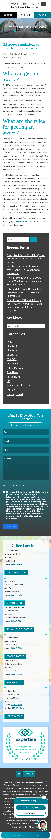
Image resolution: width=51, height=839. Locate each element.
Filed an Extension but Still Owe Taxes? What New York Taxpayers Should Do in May (24, 281)
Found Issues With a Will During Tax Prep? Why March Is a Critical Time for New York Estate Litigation (24, 305)
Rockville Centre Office (19, 629)
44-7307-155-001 (18, 708)
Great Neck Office (16, 572)
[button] (10, 15)
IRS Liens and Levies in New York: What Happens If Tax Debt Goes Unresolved (24, 270)
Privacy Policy (18, 485)
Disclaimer (7, 485)
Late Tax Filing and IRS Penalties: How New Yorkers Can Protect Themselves (24, 292)
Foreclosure (13, 376)
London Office (14, 716)
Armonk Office (14, 682)
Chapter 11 (13, 346)
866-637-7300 (43, 13)
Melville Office (14, 603)
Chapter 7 (12, 354)
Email (27, 14)
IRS (18, 57)
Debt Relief (13, 363)
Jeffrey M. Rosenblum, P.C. (23, 54)
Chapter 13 (13, 350)
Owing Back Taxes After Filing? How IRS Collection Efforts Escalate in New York (26, 258)
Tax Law (11, 390)
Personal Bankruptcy (18, 385)
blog (9, 341)
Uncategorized (15, 394)
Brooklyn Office (15, 656)
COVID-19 (12, 359)
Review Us (29, 774)
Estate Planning (15, 368)
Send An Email (10, 526)
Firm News (12, 372)
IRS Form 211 (21, 221)
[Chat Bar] (25, 835)
